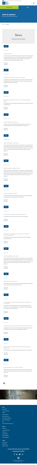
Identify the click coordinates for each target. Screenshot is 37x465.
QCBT (3, 407)
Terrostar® (21, 461)
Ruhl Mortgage (5, 433)
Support (3, 426)
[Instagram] (22, 454)
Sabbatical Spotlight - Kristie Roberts (11, 256)
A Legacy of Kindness (8, 53)
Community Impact (5, 410)
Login (28, 7)
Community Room (5, 437)
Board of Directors (5, 416)
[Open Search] (31, 3)
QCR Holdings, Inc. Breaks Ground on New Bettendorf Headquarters (18, 325)
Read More (6, 63)
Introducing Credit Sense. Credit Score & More (13, 367)
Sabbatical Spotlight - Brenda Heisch (11, 143)
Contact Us (4, 428)
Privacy (3, 440)
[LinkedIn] (16, 454)
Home (3, 24)
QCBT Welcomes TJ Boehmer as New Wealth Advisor (15, 214)
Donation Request (5, 435)
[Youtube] (19, 454)
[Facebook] (14, 454)
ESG (3, 421)
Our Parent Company (6, 419)
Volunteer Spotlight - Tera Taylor (10, 193)
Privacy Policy (4, 442)
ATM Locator (4, 432)
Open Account (9, 7)
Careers (3, 412)
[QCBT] (5, 3)
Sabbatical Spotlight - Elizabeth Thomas (12, 168)
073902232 (22, 451)
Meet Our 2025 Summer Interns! (10, 281)
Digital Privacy (4, 444)
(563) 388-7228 (26, 449)
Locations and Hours (6, 430)
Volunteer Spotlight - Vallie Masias (11, 122)
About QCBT (4, 409)
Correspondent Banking (6, 418)
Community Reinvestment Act (7, 423)
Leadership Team (5, 414)
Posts (5, 24)
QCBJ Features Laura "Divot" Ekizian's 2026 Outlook (14, 77)
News (6, 46)
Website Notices (5, 445)
